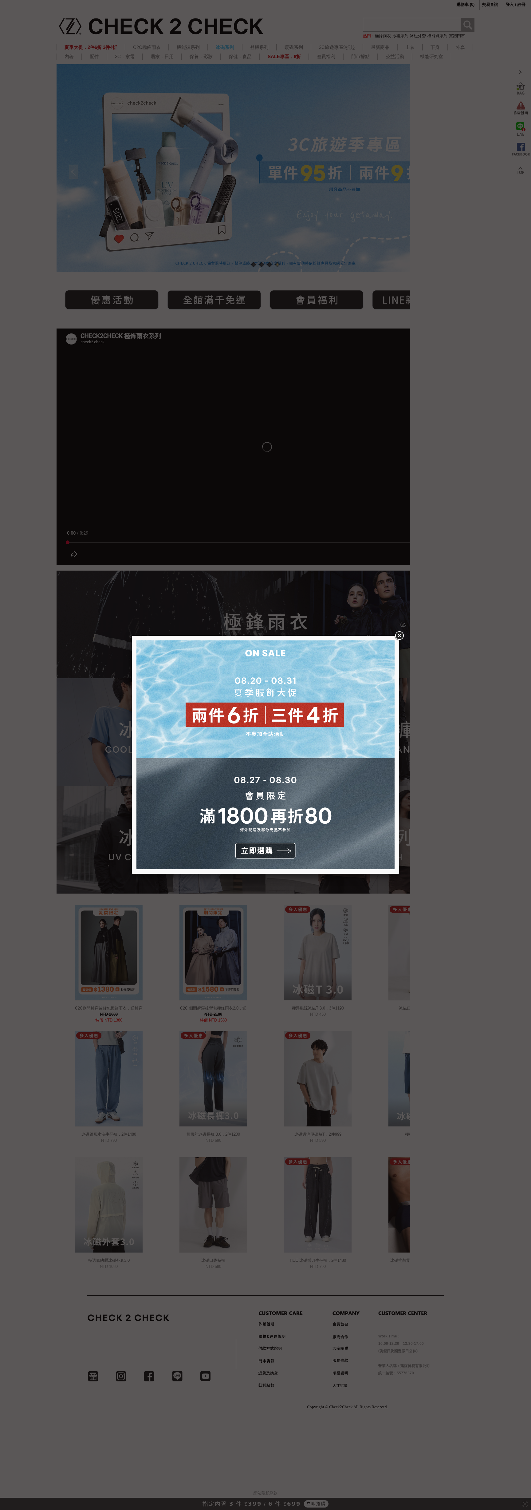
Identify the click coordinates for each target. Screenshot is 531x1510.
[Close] (399, 635)
